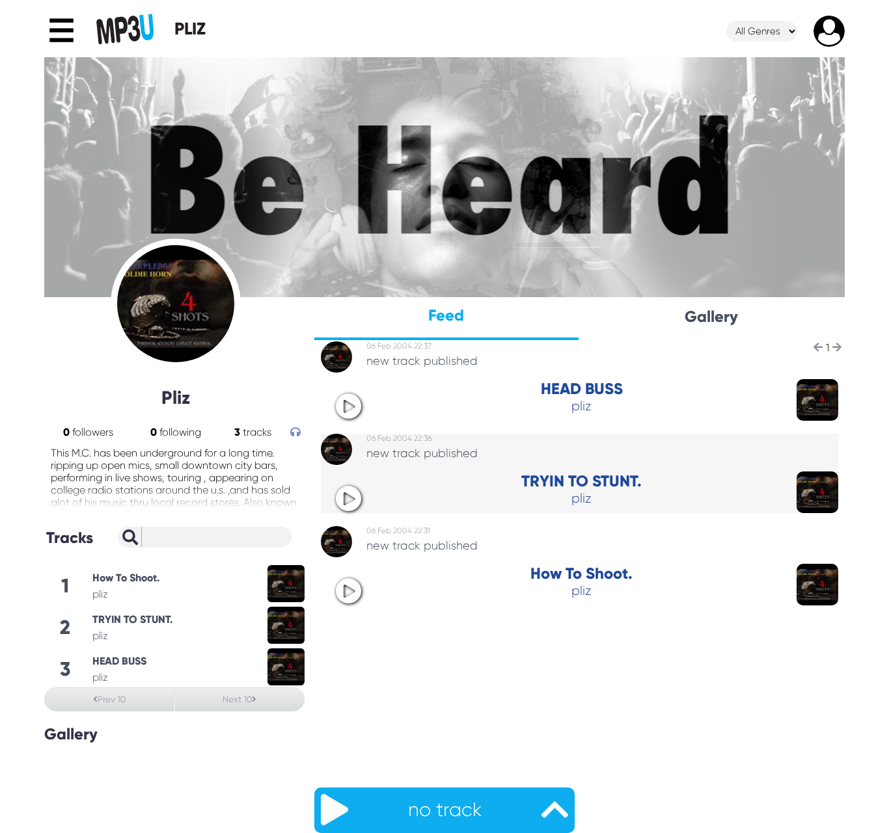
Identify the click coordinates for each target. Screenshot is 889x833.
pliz (581, 406)
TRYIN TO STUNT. (581, 480)
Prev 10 (112, 699)
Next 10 (237, 699)
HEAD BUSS (582, 388)
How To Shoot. (581, 573)
